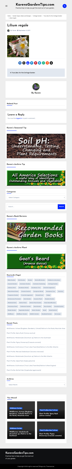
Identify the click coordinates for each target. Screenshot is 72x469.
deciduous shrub (23, 287)
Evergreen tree (50, 291)
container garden (25, 283)
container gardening (39, 283)
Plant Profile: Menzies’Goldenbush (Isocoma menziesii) (25, 351)
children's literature (54, 280)
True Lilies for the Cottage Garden (23, 73)
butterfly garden (40, 280)
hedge (48, 295)
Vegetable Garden (24, 310)
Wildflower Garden (16, 408)
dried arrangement (49, 287)
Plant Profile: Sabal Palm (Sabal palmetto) (21, 361)
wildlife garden (34, 314)
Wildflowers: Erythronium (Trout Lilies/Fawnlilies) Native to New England (31, 365)
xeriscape (57, 314)
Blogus (41, 466)
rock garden (37, 306)
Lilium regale (17, 25)
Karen (14, 30)
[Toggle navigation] (6, 6)
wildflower (11, 314)
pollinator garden (25, 306)
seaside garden (58, 306)
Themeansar (50, 466)
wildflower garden (22, 314)
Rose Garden (47, 306)
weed (44, 310)
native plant (23, 302)
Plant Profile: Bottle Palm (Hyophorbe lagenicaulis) (24, 370)
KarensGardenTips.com (35, 4)
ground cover (39, 295)
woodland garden (47, 314)
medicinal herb (12, 302)
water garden (36, 310)
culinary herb (12, 287)
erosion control (25, 291)
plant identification (50, 302)
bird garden (21, 280)
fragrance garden (13, 295)
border (30, 280)
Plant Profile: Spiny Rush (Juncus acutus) (21, 333)
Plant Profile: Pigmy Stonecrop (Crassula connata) (24, 342)
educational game (13, 291)
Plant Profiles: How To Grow (48, 410)
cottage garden (52, 283)
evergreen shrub (38, 291)
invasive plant (38, 299)
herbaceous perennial (14, 299)
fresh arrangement (27, 295)
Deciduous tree (36, 287)
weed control (53, 310)
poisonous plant (12, 306)
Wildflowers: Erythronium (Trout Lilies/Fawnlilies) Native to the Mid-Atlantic (32, 347)
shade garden (12, 310)
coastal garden (12, 283)
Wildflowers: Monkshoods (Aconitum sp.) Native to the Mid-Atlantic (29, 356)
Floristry (60, 291)
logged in (19, 118)
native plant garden (35, 302)
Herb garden (27, 299)
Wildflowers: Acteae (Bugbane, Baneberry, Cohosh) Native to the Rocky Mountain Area (36, 328)
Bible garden (11, 280)
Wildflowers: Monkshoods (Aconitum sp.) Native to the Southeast (29, 338)
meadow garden (49, 299)
